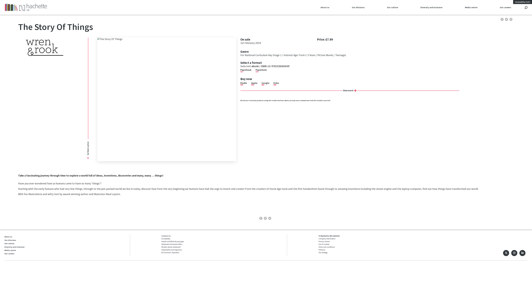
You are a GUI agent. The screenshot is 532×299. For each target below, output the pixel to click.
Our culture (9, 243)
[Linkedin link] (522, 253)
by (87, 154)
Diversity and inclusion (14, 247)
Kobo (276, 83)
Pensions (322, 250)
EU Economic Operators (170, 252)
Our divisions (10, 240)
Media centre (10, 250)
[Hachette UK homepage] (55, 7)
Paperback (245, 69)
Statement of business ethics (171, 244)
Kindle (243, 83)
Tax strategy (323, 252)
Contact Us (166, 236)
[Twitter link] (506, 253)
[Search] (526, 8)
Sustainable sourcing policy (171, 250)
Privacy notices (324, 241)
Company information (327, 239)
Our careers (9, 254)
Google (265, 83)
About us (8, 237)
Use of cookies (324, 244)
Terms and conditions (327, 247)
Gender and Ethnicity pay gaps (172, 241)
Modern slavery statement (171, 247)
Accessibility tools (522, 2)
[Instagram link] (514, 253)
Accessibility (165, 239)
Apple (254, 83)
